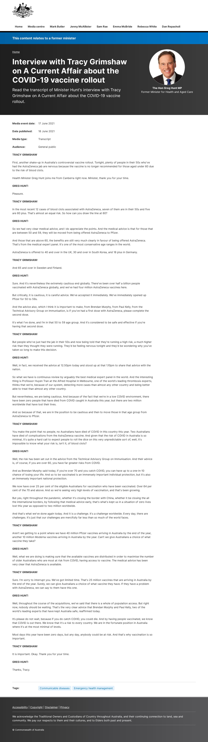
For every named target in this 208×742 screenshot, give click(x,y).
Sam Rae (102, 26)
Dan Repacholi (171, 26)
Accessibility (20, 707)
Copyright (36, 707)
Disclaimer (51, 707)
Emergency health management (93, 688)
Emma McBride (122, 26)
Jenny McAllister (80, 26)
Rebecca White (147, 26)
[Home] (22, 10)
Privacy (64, 707)
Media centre (36, 26)
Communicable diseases (55, 688)
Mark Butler (57, 26)
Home (19, 26)
